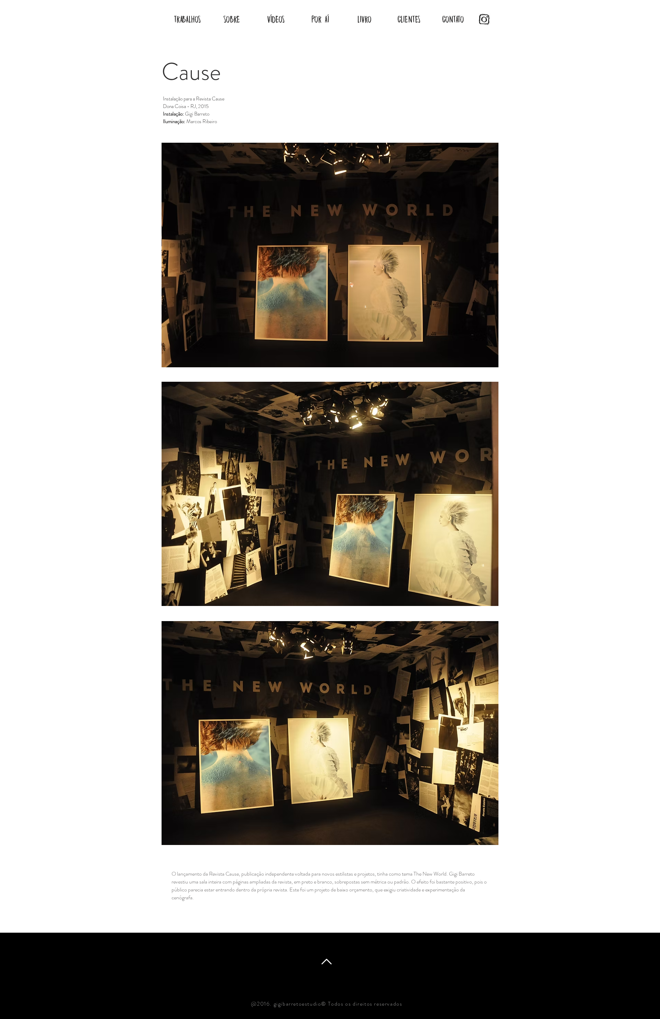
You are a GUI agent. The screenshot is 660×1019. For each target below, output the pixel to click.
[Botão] (482, 19)
